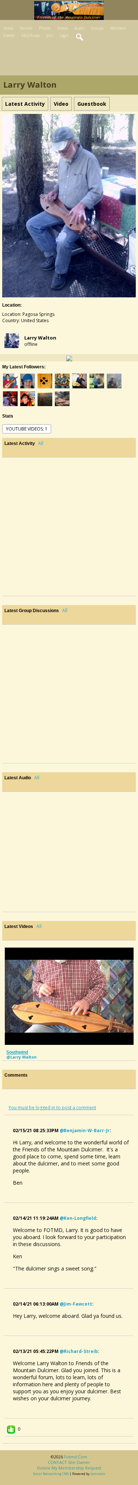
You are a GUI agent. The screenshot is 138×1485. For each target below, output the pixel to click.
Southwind (17, 1052)
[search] (80, 37)
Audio (79, 28)
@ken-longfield (78, 1218)
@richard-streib (79, 1351)
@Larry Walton (21, 1057)
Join (49, 35)
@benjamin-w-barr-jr (85, 1130)
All (40, 443)
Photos (44, 28)
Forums (26, 28)
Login (64, 35)
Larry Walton (40, 337)
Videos (62, 28)
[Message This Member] (69, 357)
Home (8, 28)
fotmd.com (75, 1456)
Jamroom (98, 1473)
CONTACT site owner (69, 1462)
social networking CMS (51, 1473)
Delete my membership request (69, 1468)
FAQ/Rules (30, 35)
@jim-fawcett (76, 1304)
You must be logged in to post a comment (52, 1107)
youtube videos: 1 (26, 429)
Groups (97, 28)
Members (117, 28)
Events (9, 35)
